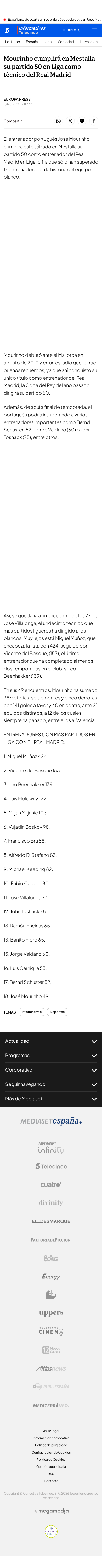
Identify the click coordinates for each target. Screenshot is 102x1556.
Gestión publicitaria (51, 1467)
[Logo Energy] (51, 1276)
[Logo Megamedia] (54, 1511)
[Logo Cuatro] (51, 1184)
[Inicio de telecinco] (7, 30)
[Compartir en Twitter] (70, 121)
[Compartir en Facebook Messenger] (82, 121)
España (32, 42)
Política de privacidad (51, 1445)
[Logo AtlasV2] (51, 1368)
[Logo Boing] (51, 1258)
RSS (51, 1474)
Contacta (51, 1481)
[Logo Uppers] (51, 1313)
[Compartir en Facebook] (93, 121)
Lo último (12, 42)
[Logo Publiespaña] (51, 1386)
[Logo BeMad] (51, 1295)
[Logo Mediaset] (51, 1124)
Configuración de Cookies (51, 1452)
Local (47, 42)
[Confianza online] (51, 1536)
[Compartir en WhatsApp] (58, 121)
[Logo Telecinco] (51, 1166)
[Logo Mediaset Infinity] (51, 1148)
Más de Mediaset (23, 1098)
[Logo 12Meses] (51, 1350)
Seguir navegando (25, 1084)
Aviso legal (51, 1431)
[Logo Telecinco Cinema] (51, 1331)
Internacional (90, 42)
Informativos (32, 1012)
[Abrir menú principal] (94, 30)
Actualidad (17, 1041)
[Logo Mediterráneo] (51, 1405)
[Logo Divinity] (51, 1203)
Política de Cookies (51, 1459)
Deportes (57, 1012)
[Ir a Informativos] (31, 30)
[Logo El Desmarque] (51, 1221)
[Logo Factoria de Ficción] (51, 1239)
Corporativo (18, 1070)
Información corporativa (51, 1438)
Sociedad (66, 42)
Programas (17, 1055)
